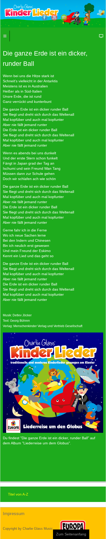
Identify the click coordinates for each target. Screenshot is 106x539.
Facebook (44, 17)
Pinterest (64, 17)
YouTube (54, 17)
